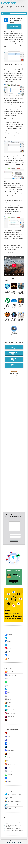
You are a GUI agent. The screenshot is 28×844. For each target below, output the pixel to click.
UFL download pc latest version (12, 820)
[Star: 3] (14, 371)
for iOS (13, 359)
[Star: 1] (11, 371)
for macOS (13, 365)
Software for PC (9, 3)
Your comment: (6, 523)
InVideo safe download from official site (13, 828)
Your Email (6, 536)
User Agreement (14, 842)
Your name (7, 533)
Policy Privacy (8, 842)
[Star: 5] (16, 371)
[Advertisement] (14, 392)
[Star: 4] (15, 371)
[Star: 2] (12, 371)
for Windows (13, 347)
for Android (13, 353)
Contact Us (20, 842)
